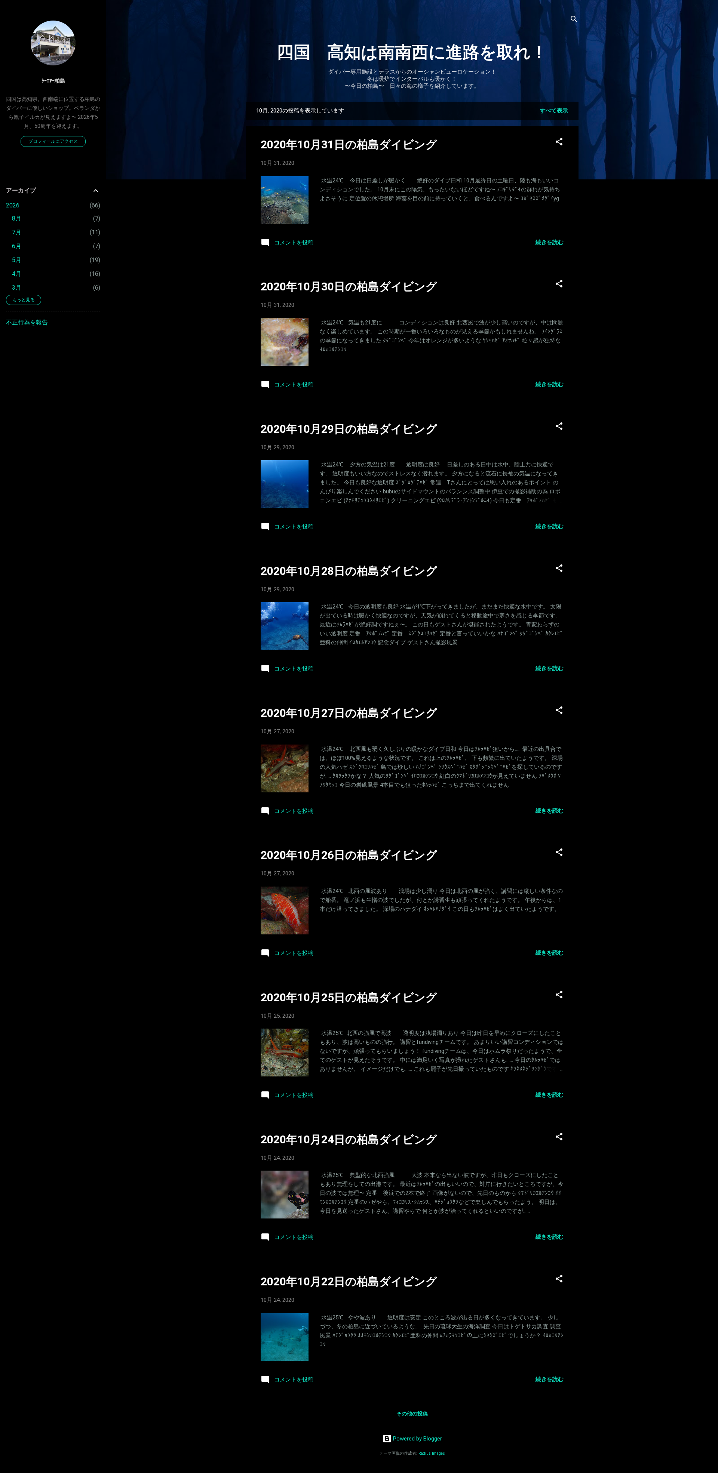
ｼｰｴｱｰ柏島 (53, 81)
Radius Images (431, 1453)
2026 (12, 205)
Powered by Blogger (417, 1438)
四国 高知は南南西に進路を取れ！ (412, 52)
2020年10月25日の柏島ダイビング (349, 997)
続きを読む (550, 242)
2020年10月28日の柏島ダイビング (349, 570)
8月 (16, 218)
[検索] (574, 20)
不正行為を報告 (27, 322)
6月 (16, 246)
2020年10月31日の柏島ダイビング (349, 144)
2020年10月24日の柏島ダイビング (349, 1139)
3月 (16, 287)
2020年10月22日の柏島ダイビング (349, 1281)
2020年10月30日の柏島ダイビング (349, 286)
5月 (16, 260)
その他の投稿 (412, 1414)
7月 (16, 232)
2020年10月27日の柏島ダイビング (349, 712)
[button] (559, 143)
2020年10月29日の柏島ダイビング (349, 428)
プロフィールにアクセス (53, 141)
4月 (16, 273)
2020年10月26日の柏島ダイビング (349, 855)
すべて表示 (554, 110)
